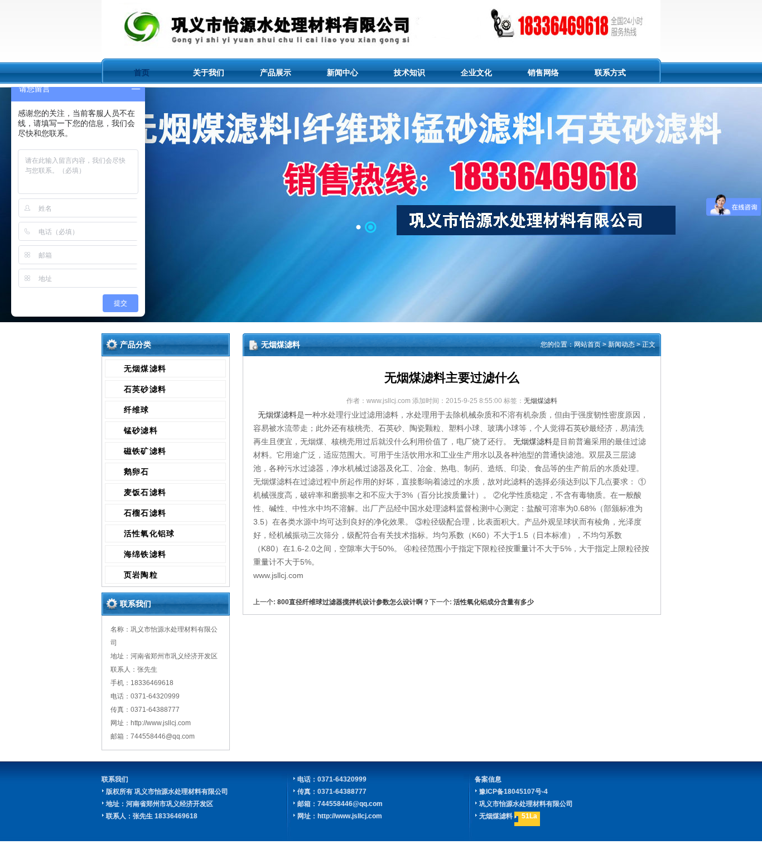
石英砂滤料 (145, 389)
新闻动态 (621, 344)
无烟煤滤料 (145, 368)
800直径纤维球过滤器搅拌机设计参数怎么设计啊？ (353, 602)
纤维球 (136, 409)
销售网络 (543, 72)
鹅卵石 (136, 471)
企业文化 (476, 72)
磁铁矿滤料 (145, 451)
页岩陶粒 (141, 574)
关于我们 (208, 72)
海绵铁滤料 (145, 554)
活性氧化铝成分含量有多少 (494, 602)
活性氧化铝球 (149, 533)
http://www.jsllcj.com (349, 816)
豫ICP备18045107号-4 (513, 791)
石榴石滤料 (145, 512)
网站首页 (587, 344)
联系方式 (610, 72)
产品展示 (275, 72)
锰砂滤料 (141, 430)
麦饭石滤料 (145, 492)
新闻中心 (342, 72)
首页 (141, 72)
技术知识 (409, 72)
